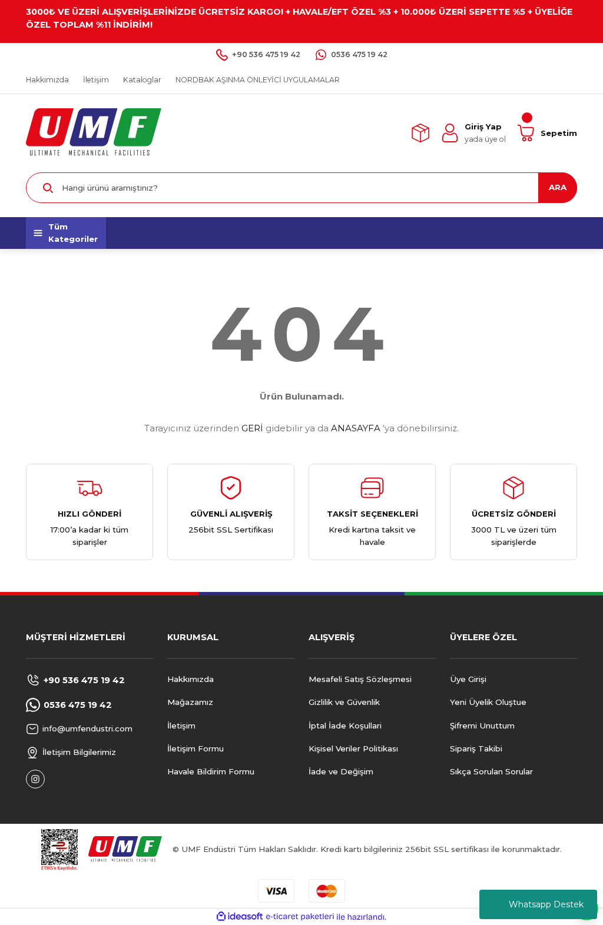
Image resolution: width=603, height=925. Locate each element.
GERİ (252, 428)
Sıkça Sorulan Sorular (491, 771)
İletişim (181, 725)
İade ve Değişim (341, 771)
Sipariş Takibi (476, 748)
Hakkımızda (190, 679)
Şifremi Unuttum (482, 725)
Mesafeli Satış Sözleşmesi (360, 679)
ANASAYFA (355, 428)
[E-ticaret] (300, 917)
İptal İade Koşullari (345, 725)
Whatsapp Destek (546, 904)
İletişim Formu (195, 748)
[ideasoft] (239, 916)
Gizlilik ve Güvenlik (344, 702)
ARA (557, 187)
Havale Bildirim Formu (210, 771)
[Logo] (93, 132)
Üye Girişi (468, 679)
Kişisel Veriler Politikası (353, 748)
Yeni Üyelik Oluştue (488, 702)
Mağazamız (190, 702)
